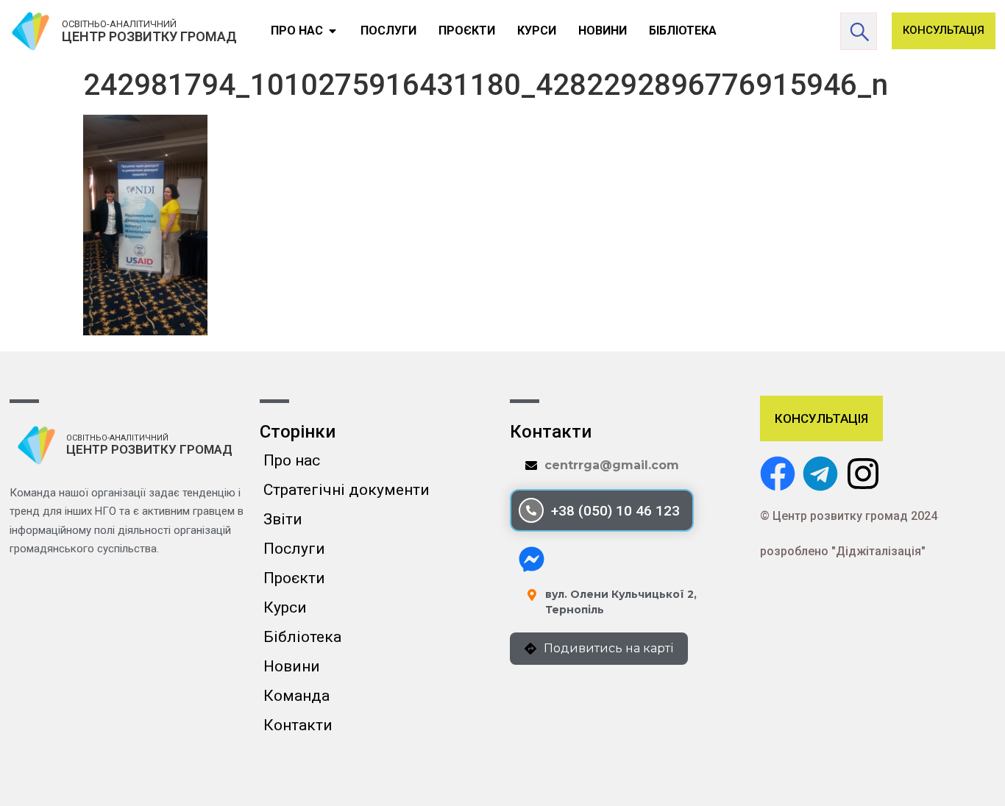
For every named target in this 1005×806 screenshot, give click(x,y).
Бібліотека (302, 637)
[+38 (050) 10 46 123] (531, 510)
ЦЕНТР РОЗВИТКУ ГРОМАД (149, 36)
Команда (296, 696)
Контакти (298, 725)
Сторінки (297, 431)
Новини (291, 666)
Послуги (294, 548)
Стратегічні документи (346, 490)
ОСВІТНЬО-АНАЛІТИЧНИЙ (119, 23)
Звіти (282, 519)
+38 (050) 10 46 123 (615, 510)
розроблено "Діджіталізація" (843, 551)
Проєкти (294, 578)
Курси (285, 607)
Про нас (291, 460)
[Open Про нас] (332, 31)
